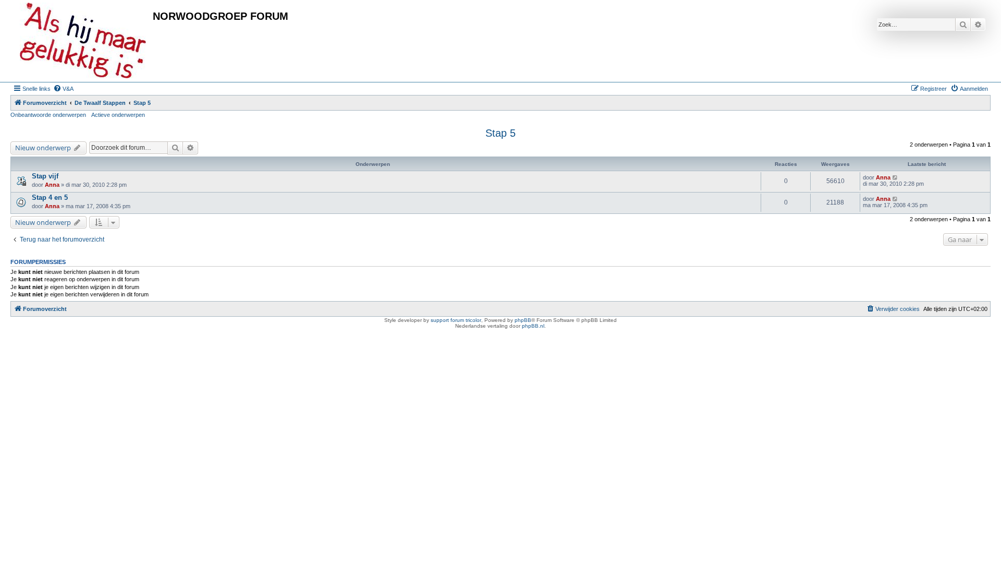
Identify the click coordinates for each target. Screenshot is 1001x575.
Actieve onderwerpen (118, 115)
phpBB (523, 320)
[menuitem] (63, 88)
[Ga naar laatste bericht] (895, 177)
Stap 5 (500, 133)
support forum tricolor (456, 320)
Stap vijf (45, 176)
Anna (52, 185)
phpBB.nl (533, 326)
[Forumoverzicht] (83, 41)
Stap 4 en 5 (50, 197)
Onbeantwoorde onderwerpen (48, 115)
